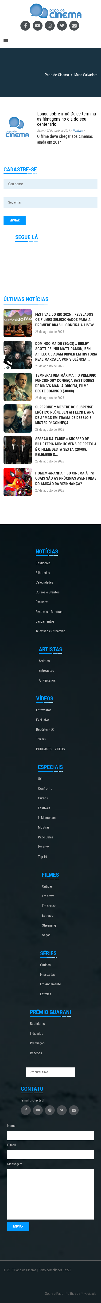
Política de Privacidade (81, 1293)
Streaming (49, 925)
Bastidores (43, 563)
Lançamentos (45, 621)
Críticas (47, 886)
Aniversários (47, 680)
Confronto (45, 788)
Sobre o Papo (54, 1293)
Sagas (46, 935)
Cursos (43, 798)
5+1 (40, 779)
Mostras (44, 827)
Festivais (44, 808)
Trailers (41, 739)
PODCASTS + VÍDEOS (50, 749)
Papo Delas (45, 837)
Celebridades (44, 582)
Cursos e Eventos (48, 592)
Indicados (36, 1033)
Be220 (67, 1270)
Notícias (78, 130)
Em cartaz (49, 906)
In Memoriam (47, 818)
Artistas (44, 661)
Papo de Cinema (25, 1270)
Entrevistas (46, 670)
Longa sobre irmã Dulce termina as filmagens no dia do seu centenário (66, 119)
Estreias (47, 915)
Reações (36, 1053)
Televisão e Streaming (50, 631)
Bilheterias (43, 573)
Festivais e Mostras (49, 612)
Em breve (48, 896)
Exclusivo (42, 602)
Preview (43, 847)
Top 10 (42, 857)
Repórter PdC (45, 729)
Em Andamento (50, 984)
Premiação (37, 1043)
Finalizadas (47, 974)
